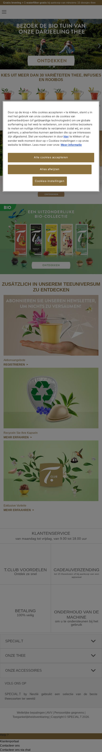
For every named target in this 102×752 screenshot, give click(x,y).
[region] (51, 146)
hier (66, 136)
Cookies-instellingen (49, 181)
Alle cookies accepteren (51, 157)
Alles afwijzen (50, 169)
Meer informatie (71, 144)
